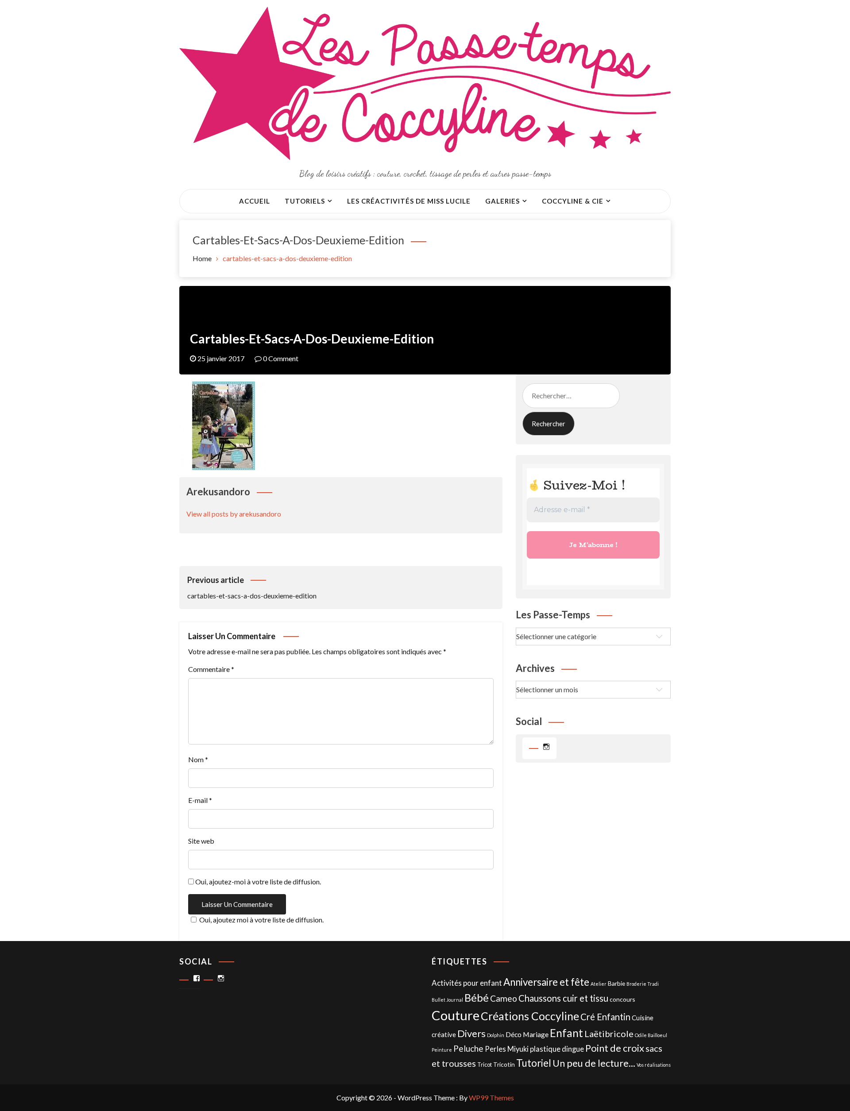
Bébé (476, 997)
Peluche (468, 1048)
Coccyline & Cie (572, 201)
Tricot (484, 1064)
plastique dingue (557, 1049)
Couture (455, 1015)
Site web (201, 841)
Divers (471, 1033)
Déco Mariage (527, 1034)
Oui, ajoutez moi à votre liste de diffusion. (261, 919)
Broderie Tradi (642, 984)
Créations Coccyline (530, 1016)
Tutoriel (533, 1063)
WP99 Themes (491, 1097)
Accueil (254, 201)
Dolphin (495, 1035)
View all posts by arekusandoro (233, 513)
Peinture (442, 1050)
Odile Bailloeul (651, 1035)
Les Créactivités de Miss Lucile (409, 201)
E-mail (200, 800)
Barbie (616, 983)
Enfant (566, 1032)
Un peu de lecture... (593, 1063)
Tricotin (504, 1064)
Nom (198, 759)
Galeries (502, 201)
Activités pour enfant (467, 983)
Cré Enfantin (605, 1016)
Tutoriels (305, 201)
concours (622, 999)
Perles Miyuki (507, 1049)
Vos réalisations (654, 1065)
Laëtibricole (609, 1033)
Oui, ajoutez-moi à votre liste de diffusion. (257, 881)
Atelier (599, 984)
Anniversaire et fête (546, 982)
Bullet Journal (447, 1000)
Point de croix (614, 1048)
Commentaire (211, 669)
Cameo (503, 998)
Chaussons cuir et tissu (563, 998)
